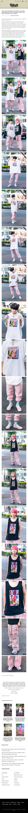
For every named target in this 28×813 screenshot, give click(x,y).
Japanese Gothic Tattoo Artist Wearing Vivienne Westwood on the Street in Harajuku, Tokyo (8, 739)
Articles (7, 802)
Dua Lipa (13, 689)
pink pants (21, 684)
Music (10, 804)
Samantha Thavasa (5, 784)
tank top (14, 686)
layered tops (17, 683)
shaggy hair (5, 686)
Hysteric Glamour (5, 780)
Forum (22, 802)
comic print (23, 682)
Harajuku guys (11, 683)
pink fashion (11, 684)
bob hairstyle (12, 682)
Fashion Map (5, 804)
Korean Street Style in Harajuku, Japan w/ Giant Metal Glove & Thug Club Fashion (8, 719)
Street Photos (13, 802)
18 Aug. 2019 (7, 15)
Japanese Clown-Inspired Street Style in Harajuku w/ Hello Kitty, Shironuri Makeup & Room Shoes (20, 719)
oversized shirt (22, 683)
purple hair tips (15, 685)
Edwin (3, 778)
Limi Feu (15, 780)
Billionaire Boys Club (18, 774)
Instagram (9, 28)
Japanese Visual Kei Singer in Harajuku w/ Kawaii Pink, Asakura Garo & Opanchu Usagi (20, 739)
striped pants (10, 686)
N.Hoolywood (16, 782)
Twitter (14, 37)
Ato (2, 774)
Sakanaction (17, 689)
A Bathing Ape (4, 772)
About (19, 804)
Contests (15, 804)
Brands (18, 802)
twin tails (18, 686)
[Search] (25, 1)
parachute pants (6, 684)
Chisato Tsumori (5, 776)
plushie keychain (9, 685)
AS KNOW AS (17, 772)
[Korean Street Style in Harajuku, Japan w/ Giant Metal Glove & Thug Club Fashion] (8, 710)
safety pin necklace (22, 685)
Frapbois (15, 778)
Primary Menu (4, 800)
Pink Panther (16, 684)
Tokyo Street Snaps (15, 15)
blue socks (8, 682)
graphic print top (6, 683)
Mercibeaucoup (5, 782)
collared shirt (17, 682)
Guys (16, 691)
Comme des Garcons (18, 776)
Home (3, 802)
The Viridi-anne (17, 784)
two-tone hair (22, 686)
